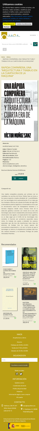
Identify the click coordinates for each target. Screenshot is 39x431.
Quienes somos (19, 383)
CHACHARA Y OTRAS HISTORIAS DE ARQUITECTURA (9, 271)
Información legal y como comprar (19, 394)
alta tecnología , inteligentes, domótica (15, 166)
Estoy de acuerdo (9, 24)
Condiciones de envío (19, 385)
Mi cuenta (19, 397)
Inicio (3, 57)
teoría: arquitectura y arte (11, 164)
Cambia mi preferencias (24, 24)
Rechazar (7, 27)
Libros (9, 57)
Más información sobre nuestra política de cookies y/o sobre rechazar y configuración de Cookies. (17, 18)
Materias (19, 391)
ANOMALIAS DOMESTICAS (8, 314)
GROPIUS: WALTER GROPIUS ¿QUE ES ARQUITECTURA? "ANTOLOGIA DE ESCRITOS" (29, 275)
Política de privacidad (19, 388)
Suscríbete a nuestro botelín (19, 365)
